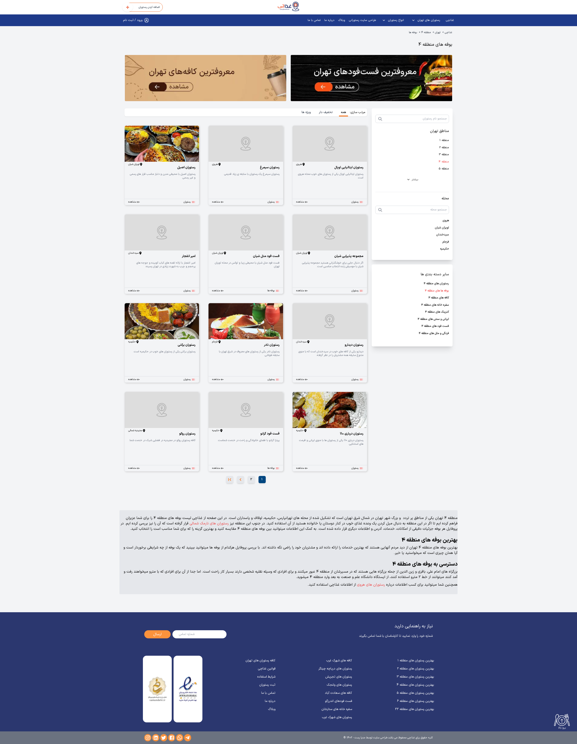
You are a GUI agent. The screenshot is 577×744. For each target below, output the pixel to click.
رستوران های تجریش (338, 676)
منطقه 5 (444, 169)
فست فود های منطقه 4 (435, 326)
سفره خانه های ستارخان (336, 709)
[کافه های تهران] (205, 79)
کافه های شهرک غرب (339, 660)
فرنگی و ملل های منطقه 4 (434, 333)
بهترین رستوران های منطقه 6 (415, 701)
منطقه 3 (444, 154)
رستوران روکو (187, 433)
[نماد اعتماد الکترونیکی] (187, 689)
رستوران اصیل (186, 167)
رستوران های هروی (371, 584)
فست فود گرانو (269, 433)
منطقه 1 (444, 140)
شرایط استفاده (266, 676)
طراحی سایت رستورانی (362, 20)
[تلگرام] (187, 737)
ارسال (157, 634)
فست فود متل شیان (266, 256)
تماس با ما (314, 20)
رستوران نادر (271, 345)
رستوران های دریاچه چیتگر (335, 668)
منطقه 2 (444, 148)
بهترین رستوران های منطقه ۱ (416, 660)
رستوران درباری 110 (351, 433)
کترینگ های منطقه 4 (437, 312)
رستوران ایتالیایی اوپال (348, 167)
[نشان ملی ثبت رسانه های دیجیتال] (157, 689)
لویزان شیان (442, 228)
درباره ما (329, 20)
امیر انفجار (188, 256)
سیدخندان (442, 235)
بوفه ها (413, 32)
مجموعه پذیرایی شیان (348, 256)
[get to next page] (240, 479)
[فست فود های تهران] (371, 79)
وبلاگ (341, 20)
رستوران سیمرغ (269, 167)
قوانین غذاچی (266, 668)
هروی (445, 220)
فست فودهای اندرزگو (338, 701)
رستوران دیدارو (354, 345)
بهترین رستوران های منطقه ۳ (415, 676)
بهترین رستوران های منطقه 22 (414, 709)
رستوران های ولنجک (339, 685)
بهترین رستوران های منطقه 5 (415, 693)
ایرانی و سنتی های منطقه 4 (433, 319)
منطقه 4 (426, 32)
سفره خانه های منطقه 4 (435, 305)
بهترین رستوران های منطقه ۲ (415, 668)
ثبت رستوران (267, 685)
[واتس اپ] (179, 737)
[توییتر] (163, 737)
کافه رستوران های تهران (260, 660)
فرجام (445, 242)
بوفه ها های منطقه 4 (437, 291)
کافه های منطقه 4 (438, 298)
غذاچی (450, 20)
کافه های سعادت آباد (338, 693)
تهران (437, 32)
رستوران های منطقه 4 (436, 284)
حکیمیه (444, 249)
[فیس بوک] (171, 737)
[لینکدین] (155, 737)
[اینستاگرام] (147, 737)
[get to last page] (229, 479)
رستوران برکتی (186, 345)
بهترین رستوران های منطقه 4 (415, 685)
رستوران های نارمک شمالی (209, 523)
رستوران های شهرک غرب (337, 717)
